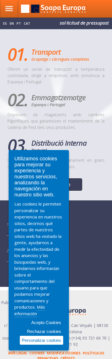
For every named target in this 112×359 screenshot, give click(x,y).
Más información (29, 310)
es (5, 23)
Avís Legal (17, 353)
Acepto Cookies (46, 322)
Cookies (37, 353)
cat (27, 23)
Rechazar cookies (44, 331)
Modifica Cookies (63, 353)
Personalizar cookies (41, 340)
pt (19, 23)
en (12, 23)
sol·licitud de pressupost (84, 23)
